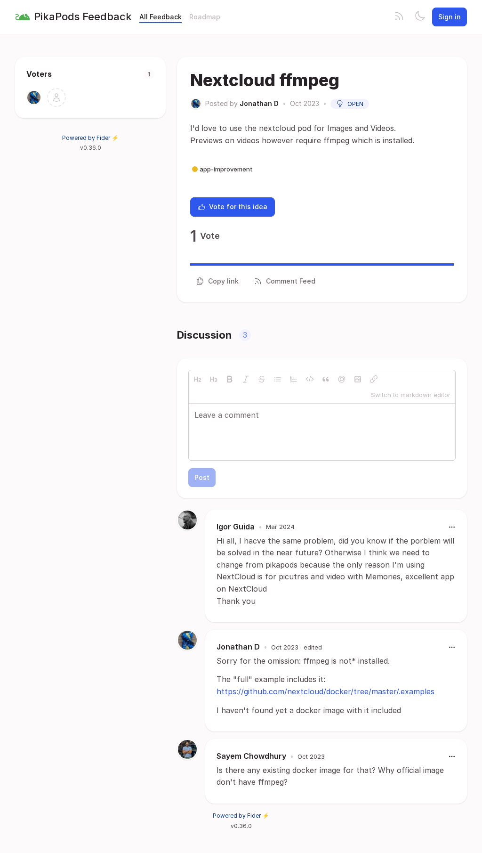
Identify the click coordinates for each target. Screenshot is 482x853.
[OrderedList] (294, 379)
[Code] (310, 379)
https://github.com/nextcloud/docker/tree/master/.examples (325, 691)
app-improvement (226, 169)
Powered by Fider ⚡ (90, 137)
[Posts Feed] (399, 17)
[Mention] (342, 379)
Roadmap (204, 17)
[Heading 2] (198, 379)
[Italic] (246, 379)
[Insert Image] (358, 379)
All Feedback (160, 17)
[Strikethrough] (262, 379)
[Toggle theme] (419, 17)
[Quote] (326, 379)
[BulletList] (278, 379)
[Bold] (230, 379)
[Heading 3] (214, 379)
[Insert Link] (374, 379)
